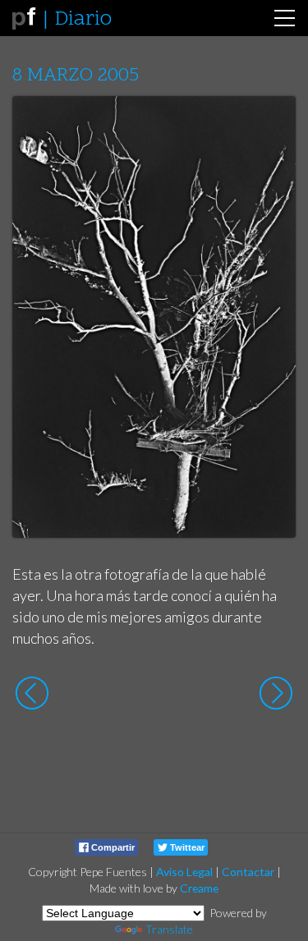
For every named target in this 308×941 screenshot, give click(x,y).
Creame (199, 888)
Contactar (248, 872)
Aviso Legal (184, 872)
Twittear (186, 847)
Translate (169, 929)
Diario (83, 19)
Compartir (112, 847)
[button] (270, 124)
